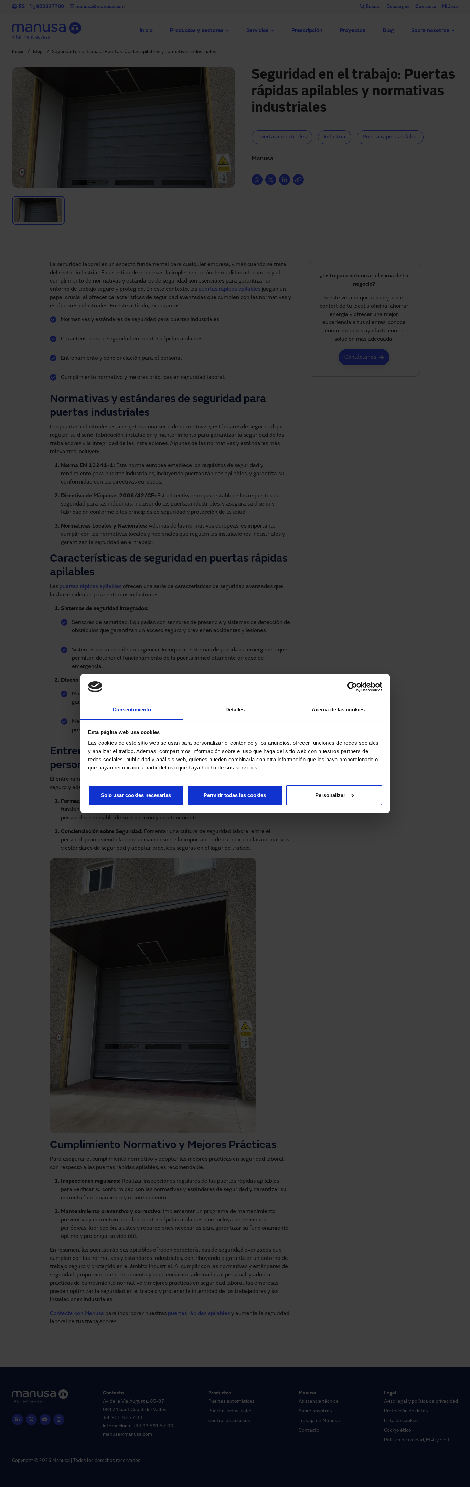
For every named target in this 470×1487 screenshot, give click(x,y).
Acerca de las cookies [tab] (338, 709)
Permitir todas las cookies (235, 795)
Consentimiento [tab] (132, 709)
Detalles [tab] (235, 709)
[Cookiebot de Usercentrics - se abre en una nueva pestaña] (352, 687)
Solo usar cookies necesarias (136, 795)
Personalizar (330, 795)
